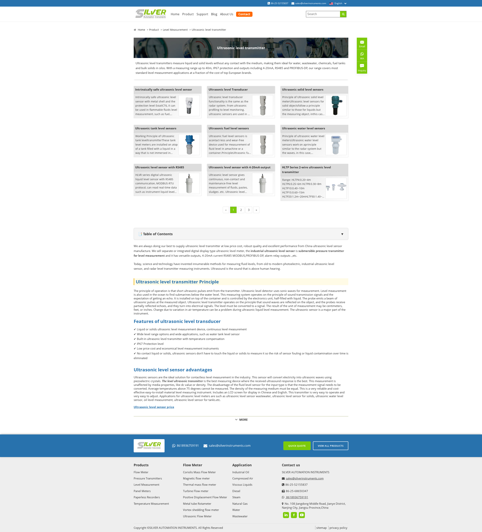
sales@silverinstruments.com (310, 3)
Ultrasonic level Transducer (228, 89)
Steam (236, 497)
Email (361, 45)
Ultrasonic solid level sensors (302, 89)
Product (188, 14)
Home (175, 14)
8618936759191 (188, 445)
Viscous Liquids (242, 484)
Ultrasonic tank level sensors (155, 128)
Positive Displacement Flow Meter (205, 497)
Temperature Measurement (151, 503)
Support (202, 14)
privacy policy (338, 528)
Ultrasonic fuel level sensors (229, 128)
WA (360, 59)
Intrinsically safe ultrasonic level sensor (163, 89)
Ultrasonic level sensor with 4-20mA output (240, 167)
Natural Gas (240, 503)
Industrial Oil (240, 472)
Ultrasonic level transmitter (209, 29)
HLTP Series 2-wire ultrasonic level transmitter (306, 169)
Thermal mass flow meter (199, 484)
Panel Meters (142, 491)
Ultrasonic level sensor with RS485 (159, 167)
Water (236, 510)
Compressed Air (242, 478)
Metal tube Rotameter (197, 503)
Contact (244, 14)
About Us (226, 14)
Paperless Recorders (147, 497)
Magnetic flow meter (196, 478)
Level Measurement (175, 29)
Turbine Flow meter (195, 491)
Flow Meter (141, 472)
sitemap (321, 528)
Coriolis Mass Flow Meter (199, 472)
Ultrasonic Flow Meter (197, 516)
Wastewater (240, 516)
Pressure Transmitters (148, 478)
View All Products (331, 445)
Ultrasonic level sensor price (154, 407)
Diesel (236, 491)
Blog (214, 14)
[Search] (343, 14)
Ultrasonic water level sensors (303, 128)
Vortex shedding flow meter (201, 510)
